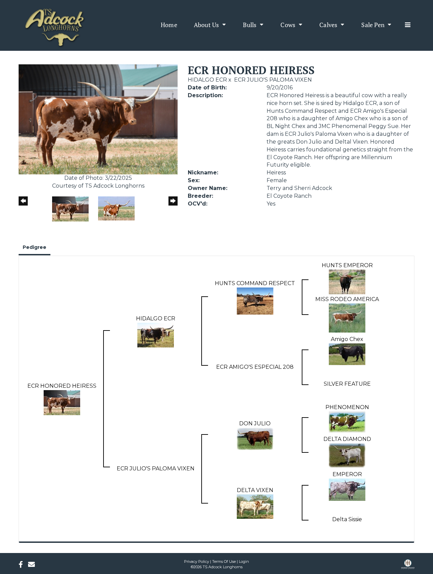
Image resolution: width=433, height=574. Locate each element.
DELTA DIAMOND (347, 439)
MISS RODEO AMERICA (347, 299)
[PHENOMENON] (347, 421)
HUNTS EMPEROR (347, 265)
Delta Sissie (347, 519)
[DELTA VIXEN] (255, 506)
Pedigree (34, 247)
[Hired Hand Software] (407, 566)
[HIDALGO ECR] (155, 334)
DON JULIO (255, 423)
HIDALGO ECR (207, 80)
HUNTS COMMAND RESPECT (255, 283)
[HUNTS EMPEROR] (347, 281)
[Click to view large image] (98, 119)
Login (244, 561)
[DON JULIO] (255, 438)
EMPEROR (347, 474)
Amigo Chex (347, 339)
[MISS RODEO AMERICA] (347, 317)
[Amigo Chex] (347, 353)
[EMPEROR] (347, 489)
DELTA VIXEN (255, 490)
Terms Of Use (224, 561)
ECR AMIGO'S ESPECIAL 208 (255, 367)
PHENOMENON (347, 407)
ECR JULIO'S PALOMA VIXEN (273, 80)
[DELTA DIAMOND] (347, 455)
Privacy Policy (196, 561)
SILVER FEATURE (347, 384)
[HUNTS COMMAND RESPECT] (255, 300)
